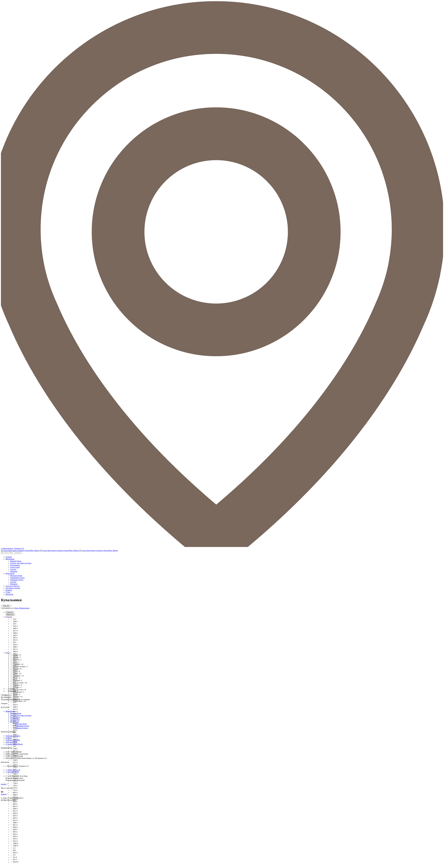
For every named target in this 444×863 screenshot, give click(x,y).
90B (15, 823)
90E (15, 830)
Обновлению (24, 608)
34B (15, 621)
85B (15, 809)
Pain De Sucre (19, 690)
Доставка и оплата (13, 588)
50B (15, 749)
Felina (16, 671)
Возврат (9, 590)
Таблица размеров (13, 740)
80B (15, 795)
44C (15, 709)
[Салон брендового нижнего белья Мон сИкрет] (59, 550)
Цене (16, 608)
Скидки (13, 569)
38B (15, 647)
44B (15, 707)
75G (15, 790)
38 (14, 642)
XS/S (15, 862)
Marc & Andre (20, 683)
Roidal (16, 694)
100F (15, 846)
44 (14, 702)
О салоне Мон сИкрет (14, 744)
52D (15, 765)
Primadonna (18, 692)
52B (15, 760)
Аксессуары (15, 567)
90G (15, 834)
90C (15, 825)
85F (15, 818)
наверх (4, 784)
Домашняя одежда (17, 578)
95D (15, 836)
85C (15, 811)
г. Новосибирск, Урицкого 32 (12, 548)
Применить (10, 615)
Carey (16, 662)
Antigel (17, 655)
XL (15, 857)
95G (15, 841)
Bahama (17, 660)
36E (15, 635)
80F (15, 804)
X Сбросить (6, 695)
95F (15, 839)
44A (15, 705)
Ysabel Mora (19, 701)
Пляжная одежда (16, 580)
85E (15, 816)
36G (15, 640)
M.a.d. (16, 678)
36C (15, 631)
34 (14, 619)
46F (15, 730)
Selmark (17, 697)
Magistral (17, 680)
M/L (15, 853)
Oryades (17, 687)
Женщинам (10, 559)
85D (15, 813)
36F (15, 638)
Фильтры (6, 606)
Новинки (13, 571)
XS (15, 860)
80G (15, 806)
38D (15, 652)
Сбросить (9, 612)
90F (15, 832)
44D (15, 712)
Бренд (8, 653)
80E (15, 802)
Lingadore (18, 676)
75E (15, 786)
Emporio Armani (20, 667)
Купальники (15, 565)
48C (15, 737)
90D (15, 827)
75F (15, 788)
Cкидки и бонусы (13, 586)
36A (15, 626)
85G (15, 820)
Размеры (9, 617)
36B (15, 628)
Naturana (17, 685)
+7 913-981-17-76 (12, 772)
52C (15, 762)
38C (15, 649)
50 (14, 746)
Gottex (17, 673)
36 (14, 624)
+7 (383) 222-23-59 (13, 770)
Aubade (17, 657)
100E (15, 843)
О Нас (8, 592)
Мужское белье (16, 576)
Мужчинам (10, 573)
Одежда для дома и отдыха (20, 563)
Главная (9, 557)
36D (15, 633)
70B (15, 774)
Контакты (9, 594)
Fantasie (17, 669)
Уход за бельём (11, 742)
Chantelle (18, 664)
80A (15, 793)
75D (15, 783)
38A (15, 645)
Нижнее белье (15, 561)
